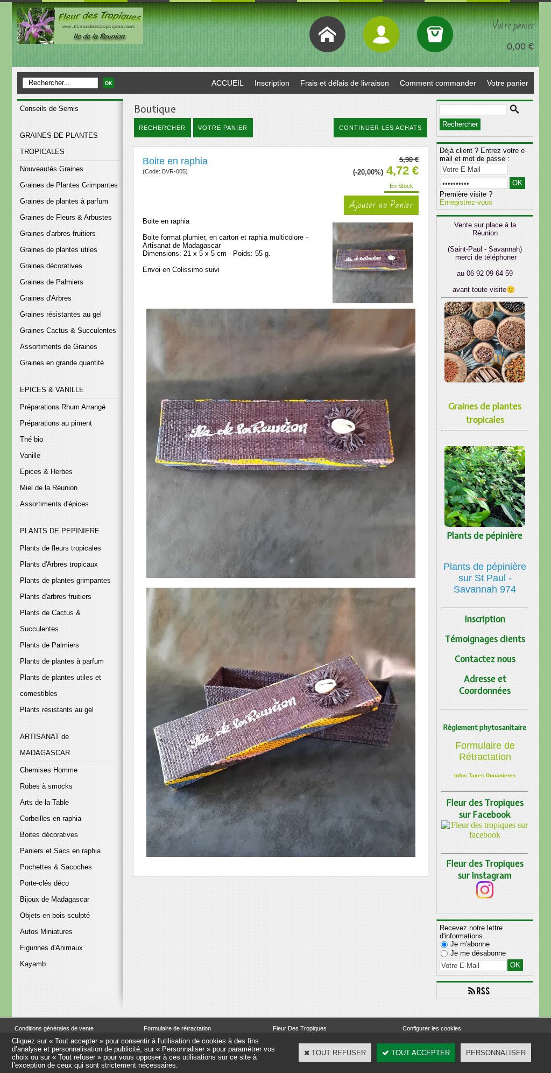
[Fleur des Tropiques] (484, 834)
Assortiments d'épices (54, 504)
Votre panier (507, 83)
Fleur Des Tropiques (300, 1028)
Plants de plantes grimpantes (65, 580)
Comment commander (438, 83)
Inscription (272, 83)
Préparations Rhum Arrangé (62, 407)
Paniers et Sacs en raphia (60, 851)
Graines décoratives (51, 266)
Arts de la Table (44, 802)
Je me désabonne (478, 953)
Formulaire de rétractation (177, 1028)
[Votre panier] (435, 34)
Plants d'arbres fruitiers (55, 597)
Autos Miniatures (46, 932)
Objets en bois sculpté (55, 915)
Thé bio (31, 439)
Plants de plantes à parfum (62, 661)
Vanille (30, 455)
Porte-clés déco (44, 883)
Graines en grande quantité (62, 363)
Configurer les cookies (431, 1028)
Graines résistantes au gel (61, 314)
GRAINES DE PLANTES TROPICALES (59, 143)
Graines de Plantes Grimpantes (69, 185)
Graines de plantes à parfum (64, 201)
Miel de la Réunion (48, 488)
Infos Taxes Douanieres (485, 775)
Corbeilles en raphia (50, 818)
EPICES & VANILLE (52, 390)
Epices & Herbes (46, 472)
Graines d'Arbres (46, 298)
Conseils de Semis (49, 108)
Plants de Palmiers (49, 645)
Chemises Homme (48, 770)
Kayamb (33, 964)
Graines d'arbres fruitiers (58, 233)
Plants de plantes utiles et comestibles (60, 685)
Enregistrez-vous (466, 202)
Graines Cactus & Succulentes (68, 330)
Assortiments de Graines (58, 347)
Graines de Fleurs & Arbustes (66, 217)
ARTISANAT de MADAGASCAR (45, 745)
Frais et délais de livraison (344, 83)
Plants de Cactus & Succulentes (50, 621)
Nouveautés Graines (51, 169)
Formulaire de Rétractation (485, 751)
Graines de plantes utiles (58, 250)
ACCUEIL (227, 83)
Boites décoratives (49, 835)
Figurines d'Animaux (51, 948)
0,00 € (520, 46)
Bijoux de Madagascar (54, 899)
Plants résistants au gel (57, 710)
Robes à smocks (46, 786)
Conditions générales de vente (54, 1028)
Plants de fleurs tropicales (60, 548)
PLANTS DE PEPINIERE (60, 531)
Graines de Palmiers (51, 282)
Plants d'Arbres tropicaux (59, 564)
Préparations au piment (56, 423)
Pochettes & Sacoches (56, 867)
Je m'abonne (470, 944)
